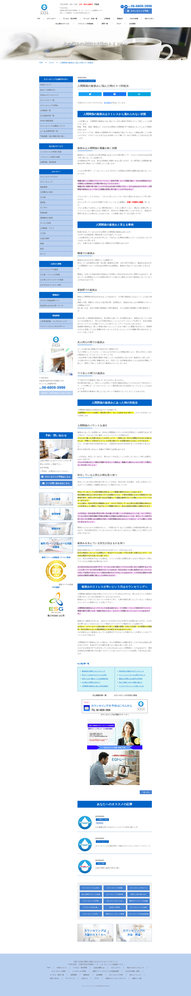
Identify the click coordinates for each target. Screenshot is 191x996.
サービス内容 (45, 223)
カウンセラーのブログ (49, 177)
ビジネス (43, 207)
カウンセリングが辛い (91, 914)
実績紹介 (120, 18)
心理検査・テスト (47, 228)
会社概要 (132, 24)
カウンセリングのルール (138, 888)
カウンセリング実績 (58, 971)
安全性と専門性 (114, 907)
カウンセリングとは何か (90, 888)
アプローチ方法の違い (91, 907)
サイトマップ (70, 978)
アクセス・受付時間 (70, 18)
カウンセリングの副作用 (114, 894)
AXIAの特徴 (134, 18)
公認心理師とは (99, 968)
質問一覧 (105, 24)
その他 (43, 233)
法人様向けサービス (62, 24)
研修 (42, 243)
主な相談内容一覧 (47, 116)
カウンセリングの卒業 (91, 901)
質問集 (43, 202)
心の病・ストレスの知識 (50, 274)
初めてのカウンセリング (135, 968)
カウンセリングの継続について (52, 126)
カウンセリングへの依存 (138, 907)
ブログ (118, 24)
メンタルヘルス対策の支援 (50, 152)
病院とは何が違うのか (138, 894)
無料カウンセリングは (138, 901)
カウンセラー (51, 18)
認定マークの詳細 (66, 584)
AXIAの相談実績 (46, 121)
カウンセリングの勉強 (49, 269)
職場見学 (86, 975)
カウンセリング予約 (116, 975)
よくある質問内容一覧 (49, 131)
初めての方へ (149, 18)
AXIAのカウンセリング (49, 95)
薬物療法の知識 (46, 218)
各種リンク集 (136, 978)
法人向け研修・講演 (132, 971)
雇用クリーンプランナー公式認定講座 (106, 971)
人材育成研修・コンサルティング (53, 321)
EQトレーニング (135, 975)
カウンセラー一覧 (47, 100)
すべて (43, 254)
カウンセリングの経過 (114, 888)
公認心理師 (44, 238)
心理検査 (107, 18)
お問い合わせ (54, 978)
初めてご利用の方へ (48, 90)
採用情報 (74, 975)
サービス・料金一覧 (90, 18)
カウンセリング (46, 182)
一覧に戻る (146, 792)
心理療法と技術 (46, 192)
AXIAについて (45, 85)
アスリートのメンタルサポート (52, 326)
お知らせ (84, 978)
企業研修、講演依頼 (48, 162)
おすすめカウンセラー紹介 (50, 285)
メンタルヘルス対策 (79, 971)
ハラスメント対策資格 (85, 24)
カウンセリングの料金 (49, 105)
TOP (38, 18)
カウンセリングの (138, 914)
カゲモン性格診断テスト (50, 300)
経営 (42, 249)
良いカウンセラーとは (114, 901)
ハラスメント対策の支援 (50, 157)
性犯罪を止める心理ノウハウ (51, 305)
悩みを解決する (91, 894)
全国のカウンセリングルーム (115, 978)
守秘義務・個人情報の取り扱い (52, 136)
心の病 (43, 197)
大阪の (114, 914)
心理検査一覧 (45, 110)
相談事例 (43, 187)
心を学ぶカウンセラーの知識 (51, 280)
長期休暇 (43, 213)
